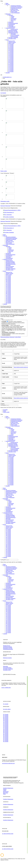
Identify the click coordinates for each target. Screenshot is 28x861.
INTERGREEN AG (7, 77)
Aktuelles (5, 304)
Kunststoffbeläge (9, 258)
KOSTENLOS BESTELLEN (8, 763)
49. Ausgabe (8, 292)
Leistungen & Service (7, 259)
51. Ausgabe (8, 289)
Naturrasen (8, 246)
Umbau (9, 248)
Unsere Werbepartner (10, 244)
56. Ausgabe (8, 284)
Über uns (5, 235)
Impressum (3, 205)
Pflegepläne (8, 265)
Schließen (3, 403)
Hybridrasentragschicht (10, 254)
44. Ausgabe (8, 298)
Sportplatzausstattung (10, 261)
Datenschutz (7, 205)
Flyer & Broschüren (10, 266)
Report (4, 271)
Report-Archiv (9, 274)
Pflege (9, 252)
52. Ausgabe (8, 288)
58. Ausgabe (8, 281)
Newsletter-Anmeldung (10, 268)
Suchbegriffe (3, 405)
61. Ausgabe (8, 278)
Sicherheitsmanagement (10, 264)
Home (4, 234)
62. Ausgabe (8, 277)
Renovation (10, 251)
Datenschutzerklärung (5, 337)
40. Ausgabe (8, 302)
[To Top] (2, 856)
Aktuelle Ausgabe (9, 273)
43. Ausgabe (8, 299)
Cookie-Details (18, 337)
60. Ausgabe (8, 279)
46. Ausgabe (8, 295)
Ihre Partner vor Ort (10, 241)
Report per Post (9, 272)
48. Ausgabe (8, 293)
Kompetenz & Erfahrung (11, 239)
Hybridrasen (8, 253)
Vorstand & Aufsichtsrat (11, 237)
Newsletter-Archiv (9, 269)
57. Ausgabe (8, 282)
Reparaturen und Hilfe (10, 262)
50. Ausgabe (8, 291)
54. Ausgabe (8, 286)
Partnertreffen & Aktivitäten (11, 238)
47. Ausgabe (8, 294)
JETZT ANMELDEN (6, 687)
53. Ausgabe (8, 287)
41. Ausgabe (8, 301)
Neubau (10, 247)
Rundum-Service (9, 260)
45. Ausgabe (8, 296)
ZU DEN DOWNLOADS (7, 833)
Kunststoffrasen (9, 255)
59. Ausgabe (8, 280)
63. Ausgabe (8, 275)
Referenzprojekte (9, 267)
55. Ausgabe (8, 285)
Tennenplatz (8, 257)
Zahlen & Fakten (9, 240)
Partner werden (9, 242)
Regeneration (11, 249)
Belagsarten (5, 245)
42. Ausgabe (8, 300)
